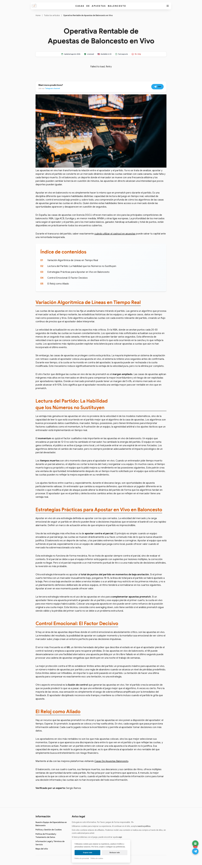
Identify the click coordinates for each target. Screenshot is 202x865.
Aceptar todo (87, 852)
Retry (109, 66)
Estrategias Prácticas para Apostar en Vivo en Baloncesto (78, 272)
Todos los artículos (52, 15)
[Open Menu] (167, 5)
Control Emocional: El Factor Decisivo (67, 277)
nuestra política (143, 826)
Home (38, 15)
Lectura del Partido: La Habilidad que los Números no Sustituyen (81, 266)
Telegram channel (52, 88)
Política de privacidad (82, 858)
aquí (120, 837)
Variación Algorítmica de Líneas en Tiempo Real (72, 260)
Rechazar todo (115, 852)
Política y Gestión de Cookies (49, 830)
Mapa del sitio (42, 849)
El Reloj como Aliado (58, 283)
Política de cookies (97, 858)
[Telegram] (195, 851)
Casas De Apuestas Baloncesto (100, 6)
